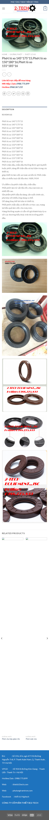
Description (8, 109)
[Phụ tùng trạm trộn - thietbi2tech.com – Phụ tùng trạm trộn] (24, 8)
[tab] (24, 109)
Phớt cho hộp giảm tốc (11, 739)
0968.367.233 (16, 87)
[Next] (47, 643)
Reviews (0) (7, 115)
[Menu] (3, 8)
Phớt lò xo (30, 54)
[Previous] (2, 643)
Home (4, 54)
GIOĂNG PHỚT (16, 54)
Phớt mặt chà (31, 739)
